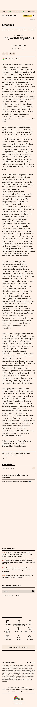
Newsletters (17, 691)
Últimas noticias (8, 549)
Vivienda (4, 30)
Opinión (4, 468)
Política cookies (24, 687)
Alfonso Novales (18, 46)
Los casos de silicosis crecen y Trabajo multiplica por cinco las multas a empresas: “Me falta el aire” (18, 562)
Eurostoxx (11, 595)
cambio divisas (18, 631)
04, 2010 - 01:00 (18, 48)
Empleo (10, 30)
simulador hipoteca (18, 624)
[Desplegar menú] (3, 15)
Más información (6, 477)
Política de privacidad (21, 689)
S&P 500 (17, 11)
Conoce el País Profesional (18, 647)
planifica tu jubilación (7, 632)
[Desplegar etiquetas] (33, 468)
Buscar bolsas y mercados (11, 586)
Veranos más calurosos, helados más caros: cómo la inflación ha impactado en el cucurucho (16, 570)
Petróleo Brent (32, 11)
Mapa (9, 691)
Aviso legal (16, 687)
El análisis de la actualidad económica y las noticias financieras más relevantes (16, 454)
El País (32, 19)
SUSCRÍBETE (27, 15)
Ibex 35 (5, 11)
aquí (30, 481)
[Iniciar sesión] (33, 16)
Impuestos (17, 30)
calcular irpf (7, 624)
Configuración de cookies (8, 689)
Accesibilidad (30, 689)
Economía (8, 25)
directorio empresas (29, 631)
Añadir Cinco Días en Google (12, 58)
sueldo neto (29, 624)
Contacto (10, 687)
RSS (13, 691)
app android (29, 639)
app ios (18, 639)
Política (24, 30)
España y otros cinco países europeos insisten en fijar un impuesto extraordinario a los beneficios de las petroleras (17, 554)
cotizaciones (7, 639)
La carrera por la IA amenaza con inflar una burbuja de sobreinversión (17, 576)
